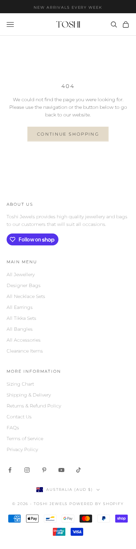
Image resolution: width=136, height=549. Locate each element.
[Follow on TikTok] (78, 470)
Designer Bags (24, 285)
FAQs (13, 428)
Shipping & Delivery (29, 395)
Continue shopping (68, 134)
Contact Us (19, 417)
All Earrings (20, 307)
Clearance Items (25, 351)
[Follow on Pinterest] (44, 470)
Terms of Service (25, 439)
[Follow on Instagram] (27, 470)
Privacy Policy (22, 449)
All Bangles (20, 329)
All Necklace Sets (26, 296)
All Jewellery (21, 274)
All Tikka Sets (21, 318)
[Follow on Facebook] (10, 470)
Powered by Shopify (96, 503)
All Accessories (24, 340)
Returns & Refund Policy (34, 406)
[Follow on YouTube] (61, 470)
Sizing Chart (20, 384)
